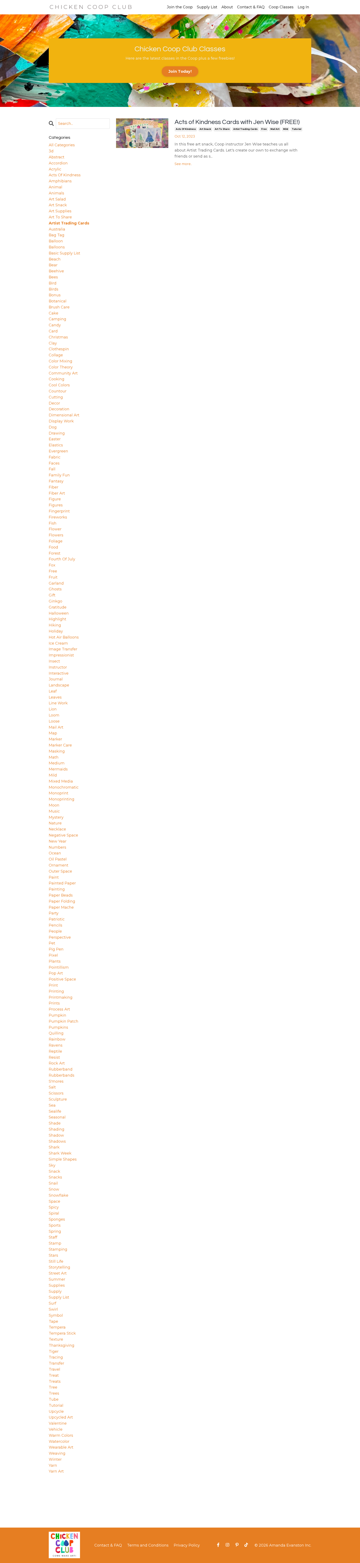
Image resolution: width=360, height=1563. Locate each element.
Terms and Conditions (148, 1545)
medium (57, 763)
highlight (57, 619)
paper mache (61, 907)
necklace (57, 829)
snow (54, 1189)
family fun (59, 475)
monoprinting (61, 799)
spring (55, 1231)
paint (54, 877)
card (53, 331)
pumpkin (57, 1015)
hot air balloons (64, 637)
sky (52, 1165)
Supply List (207, 7)
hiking (55, 625)
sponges (57, 1219)
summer (57, 1279)
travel (54, 1369)
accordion (58, 163)
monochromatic (64, 787)
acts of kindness (186, 129)
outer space (60, 871)
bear (53, 265)
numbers (57, 847)
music (54, 811)
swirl (53, 1309)
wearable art (61, 1447)
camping (57, 319)
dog (53, 427)
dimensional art (64, 415)
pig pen (56, 949)
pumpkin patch (63, 1021)
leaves (55, 697)
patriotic (57, 919)
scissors (56, 1093)
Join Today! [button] (180, 71)
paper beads (61, 895)
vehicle (55, 1429)
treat (54, 1375)
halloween (59, 613)
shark (54, 1147)
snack (54, 1171)
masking (57, 751)
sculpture (58, 1099)
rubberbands (61, 1075)
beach (55, 259)
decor (54, 403)
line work (58, 703)
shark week (60, 1153)
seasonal (57, 1117)
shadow (56, 1135)
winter (55, 1459)
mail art (274, 129)
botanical (57, 301)
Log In (303, 7)
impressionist (61, 655)
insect (54, 661)
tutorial (296, 129)
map (53, 733)
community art (63, 373)
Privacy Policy (187, 1545)
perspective (60, 937)
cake (53, 313)
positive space (62, 979)
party (54, 913)
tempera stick (62, 1333)
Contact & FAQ (251, 7)
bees (53, 277)
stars (53, 1255)
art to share (222, 129)
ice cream (58, 643)
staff (53, 1237)
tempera (57, 1327)
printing (56, 991)
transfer (56, 1363)
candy (55, 325)
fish (52, 523)
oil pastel (58, 859)
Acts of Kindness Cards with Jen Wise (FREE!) (237, 122)
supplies (57, 1285)
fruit (53, 577)
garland (56, 583)
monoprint (58, 793)
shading (56, 1129)
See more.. (183, 164)
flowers (56, 535)
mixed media (61, 781)
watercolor (59, 1441)
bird (52, 283)
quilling (56, 1033)
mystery (56, 817)
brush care (59, 307)
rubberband (60, 1069)
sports (55, 1225)
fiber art (57, 493)
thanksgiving (61, 1345)
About (227, 7)
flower (55, 529)
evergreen (58, 451)
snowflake (58, 1195)
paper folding (62, 901)
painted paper (62, 883)
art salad (57, 199)
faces (54, 463)
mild (285, 129)
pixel (53, 955)
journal (56, 679)
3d (51, 151)
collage (56, 355)
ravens (55, 1045)
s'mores (56, 1081)
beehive (56, 271)
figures (56, 505)
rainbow (57, 1039)
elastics (56, 445)
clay (53, 343)
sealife (55, 1111)
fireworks (58, 517)
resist (54, 1057)
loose (54, 721)
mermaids (58, 769)
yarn (53, 1465)
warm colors (61, 1435)
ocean (55, 853)
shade (55, 1123)
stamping (58, 1249)
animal (55, 187)
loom (54, 715)
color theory (61, 367)
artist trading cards (245, 129)
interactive (59, 673)
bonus (55, 295)
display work (61, 421)
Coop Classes (281, 7)
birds (53, 289)
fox (52, 565)
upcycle (56, 1411)
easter (55, 439)
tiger (54, 1351)
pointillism (59, 967)
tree (53, 1387)
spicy (54, 1207)
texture (56, 1339)
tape (53, 1321)
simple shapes (63, 1159)
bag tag (56, 235)
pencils (55, 925)
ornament (58, 865)
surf (52, 1303)
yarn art (56, 1471)
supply (55, 1291)
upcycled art (61, 1417)
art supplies (60, 211)
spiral (54, 1213)
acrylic (55, 169)
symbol (56, 1315)
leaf (53, 691)
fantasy (56, 481)
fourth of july (62, 559)
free (264, 129)
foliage (55, 541)
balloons (57, 247)
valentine (58, 1423)
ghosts (55, 589)
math (54, 757)
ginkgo (55, 601)
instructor (58, 667)
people (55, 931)
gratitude (57, 607)
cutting (56, 397)
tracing (56, 1357)
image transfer (63, 649)
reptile (55, 1051)
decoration (59, 409)
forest (54, 553)
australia (57, 229)
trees (54, 1393)
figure (55, 499)
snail (53, 1183)
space (54, 1201)
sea (52, 1105)
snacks (55, 1177)
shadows (57, 1141)
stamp (55, 1243)
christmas (58, 337)
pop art (56, 973)
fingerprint (59, 511)
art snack (205, 129)
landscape (59, 685)
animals (56, 193)
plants (55, 961)
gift (52, 595)
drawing (57, 433)
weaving (57, 1453)
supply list (59, 1297)
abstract (56, 157)
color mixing (60, 361)
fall (52, 469)
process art (59, 1009)
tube (54, 1399)
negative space (63, 835)
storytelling (59, 1267)
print (53, 985)
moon (54, 805)
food (53, 547)
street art (58, 1273)
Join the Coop (180, 7)
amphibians (60, 181)
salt (52, 1087)
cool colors (59, 385)
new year (57, 841)
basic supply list (64, 253)
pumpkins (58, 1027)
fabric (54, 457)
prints (54, 1003)
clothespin (59, 349)
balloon (56, 241)
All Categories (62, 145)
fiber (53, 487)
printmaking (60, 997)
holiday (56, 631)
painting (57, 889)
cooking (56, 379)
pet (52, 943)
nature (55, 823)
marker (55, 739)
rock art (57, 1063)
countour (57, 391)
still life (56, 1261)
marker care (60, 745)
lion (53, 709)
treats (55, 1381)
